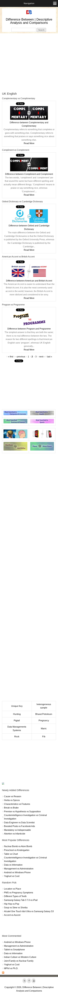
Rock (16, 736)
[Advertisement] (29, 62)
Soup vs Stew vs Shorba (16, 907)
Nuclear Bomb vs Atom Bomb (18, 846)
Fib (43, 736)
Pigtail (17, 720)
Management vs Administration (18, 868)
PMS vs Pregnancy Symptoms (18, 892)
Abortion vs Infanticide (14, 834)
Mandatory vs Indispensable (17, 830)
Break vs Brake (11, 808)
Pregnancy (44, 720)
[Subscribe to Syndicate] (3, 973)
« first (10, 356)
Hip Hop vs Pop (11, 904)
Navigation (29, 3)
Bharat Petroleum (43, 714)
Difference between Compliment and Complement (29, 174)
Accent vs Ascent (12, 915)
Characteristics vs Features (17, 804)
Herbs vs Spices (12, 800)
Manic (44, 728)
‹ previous (20, 356)
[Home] (29, 14)
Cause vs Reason (12, 796)
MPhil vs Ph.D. (11, 968)
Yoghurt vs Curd (11, 876)
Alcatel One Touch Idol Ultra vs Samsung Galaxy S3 (29, 911)
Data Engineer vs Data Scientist (19, 822)
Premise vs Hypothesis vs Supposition (22, 811)
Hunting (17, 714)
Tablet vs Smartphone (14, 949)
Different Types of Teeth (15, 896)
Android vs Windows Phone (17, 872)
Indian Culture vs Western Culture (20, 957)
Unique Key (17, 706)
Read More (29, 143)
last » (49, 356)
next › (41, 356)
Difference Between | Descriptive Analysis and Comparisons (29, 21)
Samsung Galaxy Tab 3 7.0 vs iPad (20, 900)
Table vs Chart (11, 854)
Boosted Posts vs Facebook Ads (19, 826)
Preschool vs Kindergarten (16, 850)
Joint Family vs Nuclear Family (18, 961)
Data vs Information (13, 865)
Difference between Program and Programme (29, 329)
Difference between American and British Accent (29, 281)
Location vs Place (12, 889)
